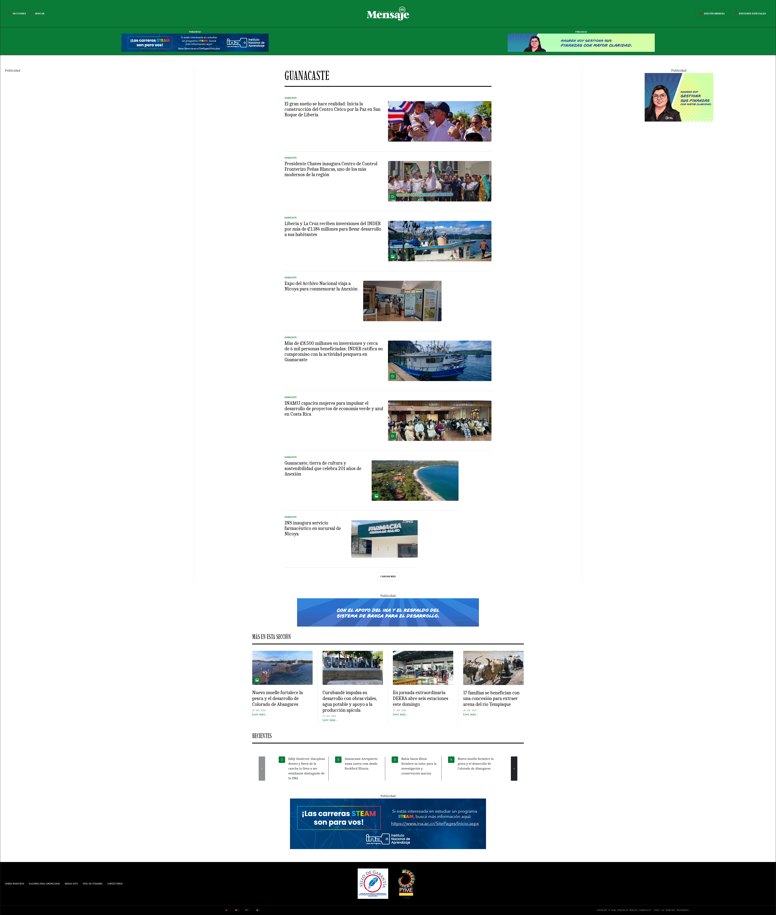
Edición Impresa (714, 13)
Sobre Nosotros (14, 883)
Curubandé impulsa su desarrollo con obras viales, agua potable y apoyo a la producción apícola (350, 701)
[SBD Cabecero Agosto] (581, 42)
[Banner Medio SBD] (388, 612)
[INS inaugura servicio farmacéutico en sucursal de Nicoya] (384, 539)
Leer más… (259, 714)
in (257, 910)
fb (236, 910)
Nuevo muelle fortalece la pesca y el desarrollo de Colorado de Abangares (277, 698)
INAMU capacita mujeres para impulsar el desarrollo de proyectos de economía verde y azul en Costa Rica (334, 408)
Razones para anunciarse (44, 883)
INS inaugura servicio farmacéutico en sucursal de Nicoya (313, 528)
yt (246, 910)
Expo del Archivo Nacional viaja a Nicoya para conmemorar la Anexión (321, 286)
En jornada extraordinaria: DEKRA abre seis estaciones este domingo (420, 698)
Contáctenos (114, 883)
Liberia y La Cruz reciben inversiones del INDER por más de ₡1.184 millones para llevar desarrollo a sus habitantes (333, 229)
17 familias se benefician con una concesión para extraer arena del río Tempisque (491, 698)
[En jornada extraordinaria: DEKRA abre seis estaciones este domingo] (423, 668)
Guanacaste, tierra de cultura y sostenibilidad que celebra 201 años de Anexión (323, 468)
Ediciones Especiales (752, 13)
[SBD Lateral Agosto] (679, 97)
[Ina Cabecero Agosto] (195, 42)
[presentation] (262, 768)
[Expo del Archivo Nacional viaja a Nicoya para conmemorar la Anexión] (402, 301)
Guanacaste (291, 98)
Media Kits (71, 883)
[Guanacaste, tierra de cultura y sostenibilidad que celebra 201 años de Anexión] (415, 480)
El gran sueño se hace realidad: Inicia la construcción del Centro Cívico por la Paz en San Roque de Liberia (333, 109)
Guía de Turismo (92, 883)
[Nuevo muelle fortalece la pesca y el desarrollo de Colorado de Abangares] (282, 668)
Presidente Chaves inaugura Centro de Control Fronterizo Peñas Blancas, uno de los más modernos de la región (331, 169)
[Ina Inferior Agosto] (388, 823)
